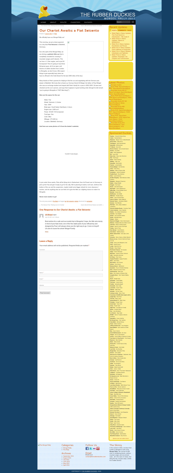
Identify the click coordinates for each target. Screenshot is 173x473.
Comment (42, 249)
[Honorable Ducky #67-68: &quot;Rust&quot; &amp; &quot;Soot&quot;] (121, 105)
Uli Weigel (49, 215)
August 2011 (67, 458)
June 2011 (66, 461)
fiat (68, 201)
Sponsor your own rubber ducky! (121, 438)
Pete (55, 33)
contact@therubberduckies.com (95, 456)
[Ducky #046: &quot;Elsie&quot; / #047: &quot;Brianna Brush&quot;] (121, 88)
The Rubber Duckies (89, 471)
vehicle (76, 201)
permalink (89, 201)
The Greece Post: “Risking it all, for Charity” (51, 25)
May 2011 (66, 463)
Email (41, 279)
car (65, 201)
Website (41, 285)
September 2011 (68, 456)
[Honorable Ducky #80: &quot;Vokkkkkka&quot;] (121, 108)
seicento (71, 201)
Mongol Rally (67, 448)
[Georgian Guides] (115, 85)
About (53, 22)
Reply (46, 231)
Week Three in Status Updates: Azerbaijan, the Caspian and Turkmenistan (120, 56)
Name (41, 272)
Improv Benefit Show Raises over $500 (92, 25)
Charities (75, 22)
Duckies (88, 22)
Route (63, 22)
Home (43, 22)
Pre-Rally (55, 201)
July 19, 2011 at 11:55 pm (52, 217)
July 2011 (66, 459)
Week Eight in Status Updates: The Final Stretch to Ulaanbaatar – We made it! (121, 35)
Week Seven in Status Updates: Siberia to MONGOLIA (119, 40)
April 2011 (66, 465)
